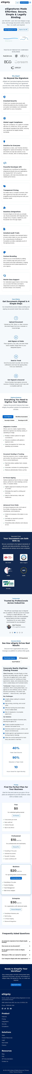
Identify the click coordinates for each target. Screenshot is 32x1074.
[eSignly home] (6, 996)
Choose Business (16, 878)
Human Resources (7, 1037)
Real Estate (5, 1042)
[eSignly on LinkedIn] (2, 1008)
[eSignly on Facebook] (8, 1008)
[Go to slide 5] (19, 632)
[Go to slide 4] (17, 632)
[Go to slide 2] (12, 632)
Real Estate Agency (9, 658)
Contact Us (5, 1061)
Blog (3, 1054)
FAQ (3, 1056)
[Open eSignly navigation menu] (30, 2)
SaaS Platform (16, 661)
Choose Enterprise (16, 909)
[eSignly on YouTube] (11, 1008)
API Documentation (7, 1059)
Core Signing (8, 416)
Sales (3, 1035)
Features (4, 1016)
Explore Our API (23, 29)
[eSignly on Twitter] (5, 1008)
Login (17, 2)
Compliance (5, 1026)
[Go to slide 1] (10, 632)
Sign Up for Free (16, 984)
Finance (4, 1045)
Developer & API (22, 420)
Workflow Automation (22, 416)
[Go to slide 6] (22, 632)
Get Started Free (24, 2)
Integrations (5, 1021)
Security (4, 1024)
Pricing (4, 1019)
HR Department (23, 658)
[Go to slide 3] (14, 632)
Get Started (16, 815)
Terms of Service (18, 1072)
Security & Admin (9, 420)
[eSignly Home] (5, 2)
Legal (3, 1040)
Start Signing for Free (10, 29)
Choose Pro (16, 847)
